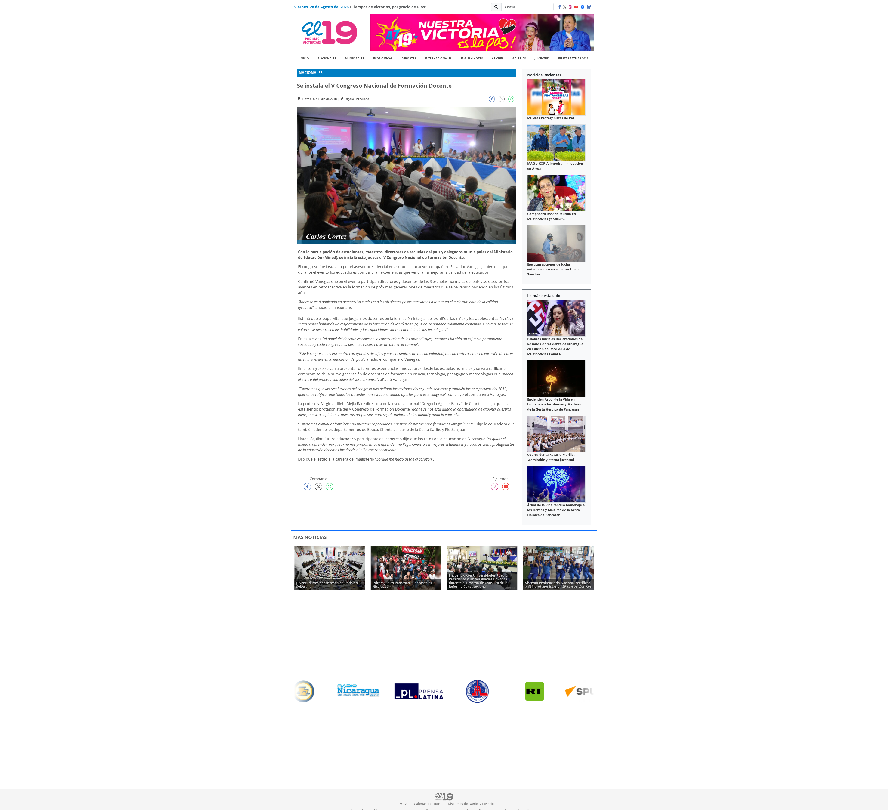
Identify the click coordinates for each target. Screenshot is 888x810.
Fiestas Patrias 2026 (573, 58)
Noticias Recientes (544, 74)
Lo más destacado (543, 295)
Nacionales (327, 58)
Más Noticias (310, 537)
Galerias (519, 58)
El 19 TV (401, 803)
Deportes (408, 58)
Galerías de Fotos (427, 803)
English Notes (471, 58)
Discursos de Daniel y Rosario (471, 803)
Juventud (542, 58)
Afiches (497, 58)
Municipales (354, 58)
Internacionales (438, 58)
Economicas (382, 58)
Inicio (304, 58)
